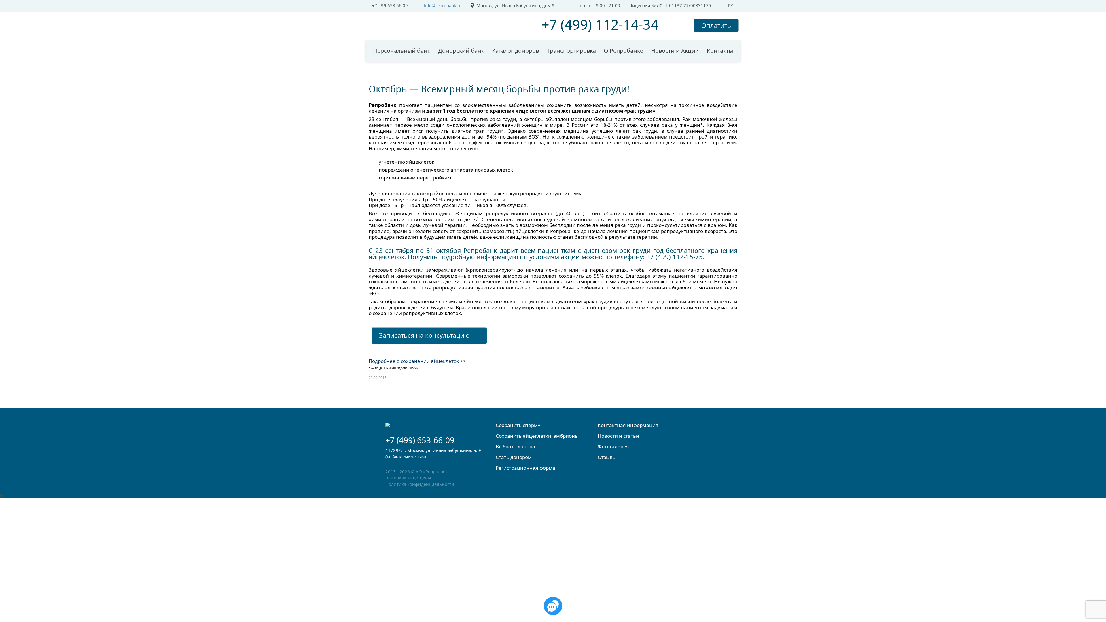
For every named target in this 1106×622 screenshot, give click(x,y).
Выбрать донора (515, 446)
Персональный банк (401, 50)
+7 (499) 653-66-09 (419, 440)
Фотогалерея (613, 446)
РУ (730, 5)
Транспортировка (571, 50)
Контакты (720, 50)
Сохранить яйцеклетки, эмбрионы (537, 435)
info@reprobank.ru (443, 5)
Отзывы (607, 457)
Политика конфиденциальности (419, 484)
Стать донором (514, 457)
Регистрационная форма (525, 467)
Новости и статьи (618, 435)
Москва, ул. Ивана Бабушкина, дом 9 (515, 5)
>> (462, 361)
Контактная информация (628, 425)
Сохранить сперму (518, 425)
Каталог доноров (515, 50)
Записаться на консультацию (424, 335)
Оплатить (716, 25)
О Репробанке (623, 50)
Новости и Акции (675, 50)
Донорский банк (461, 50)
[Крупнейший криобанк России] (417, 24)
